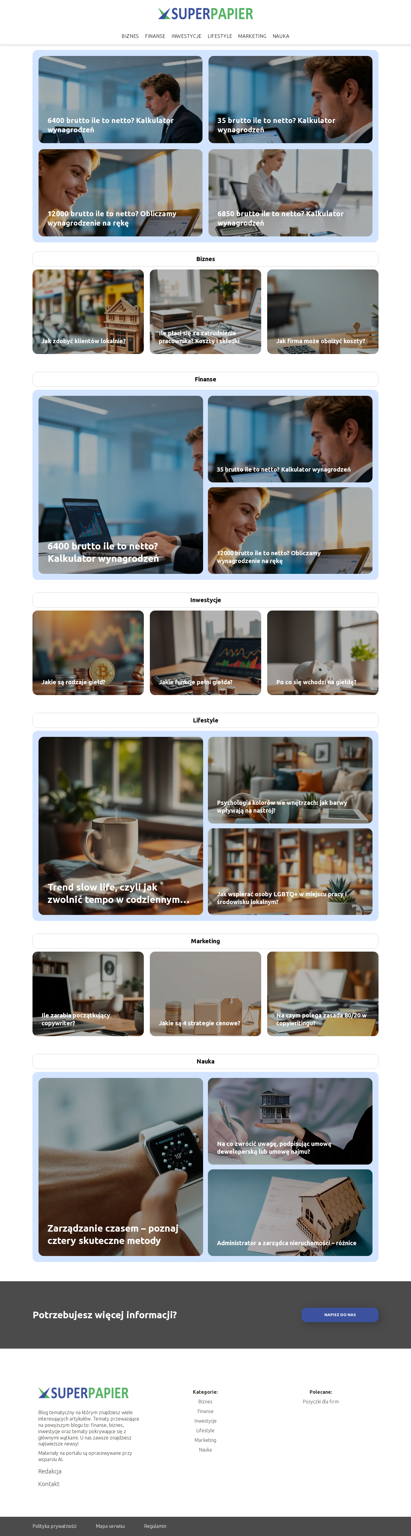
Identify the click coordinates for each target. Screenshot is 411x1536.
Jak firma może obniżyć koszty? (320, 340)
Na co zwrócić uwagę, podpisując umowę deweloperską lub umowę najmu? (274, 1147)
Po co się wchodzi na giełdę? (316, 682)
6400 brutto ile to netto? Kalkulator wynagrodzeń (111, 125)
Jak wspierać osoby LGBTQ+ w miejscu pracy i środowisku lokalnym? (282, 898)
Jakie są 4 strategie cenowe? (199, 1023)
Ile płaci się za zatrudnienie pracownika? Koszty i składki (199, 337)
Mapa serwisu (110, 1526)
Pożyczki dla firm (321, 1401)
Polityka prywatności (54, 1526)
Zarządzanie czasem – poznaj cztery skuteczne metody (113, 1234)
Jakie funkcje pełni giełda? (196, 682)
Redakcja (50, 1471)
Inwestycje (187, 36)
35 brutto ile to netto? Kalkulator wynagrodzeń (276, 125)
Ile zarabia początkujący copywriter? (76, 1019)
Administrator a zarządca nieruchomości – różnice (287, 1242)
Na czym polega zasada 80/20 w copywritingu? (321, 1019)
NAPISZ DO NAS (340, 1315)
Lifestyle (220, 36)
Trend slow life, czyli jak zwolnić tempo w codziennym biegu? (114, 893)
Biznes (130, 36)
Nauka (281, 36)
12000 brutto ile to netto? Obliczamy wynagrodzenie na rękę (112, 218)
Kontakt (49, 1483)
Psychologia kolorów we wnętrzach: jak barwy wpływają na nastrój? (282, 806)
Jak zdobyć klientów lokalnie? (84, 340)
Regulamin (155, 1526)
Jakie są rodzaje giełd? (73, 682)
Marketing (252, 36)
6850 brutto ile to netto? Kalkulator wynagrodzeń (281, 218)
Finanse (155, 36)
